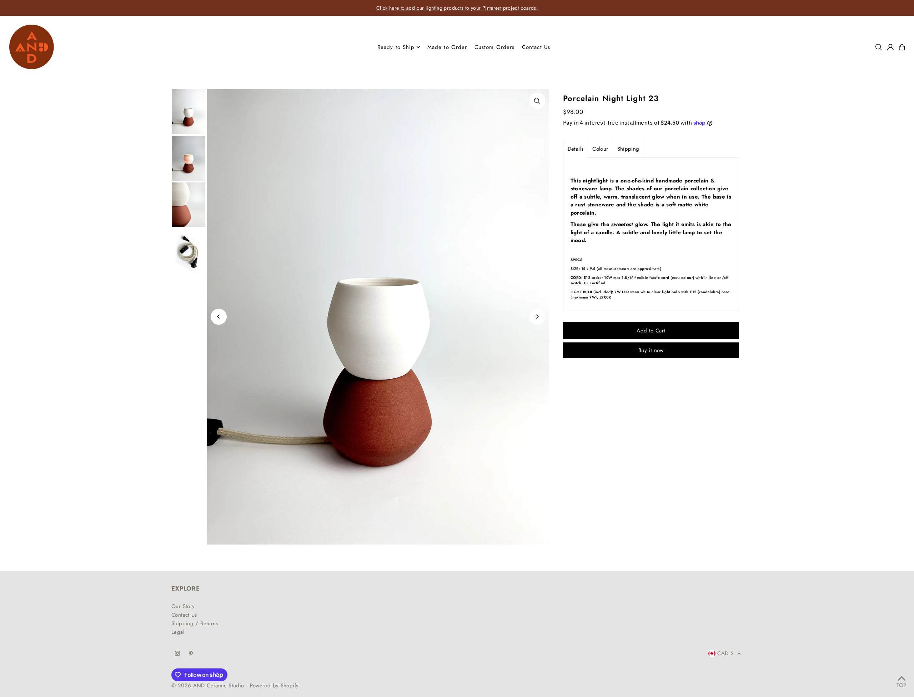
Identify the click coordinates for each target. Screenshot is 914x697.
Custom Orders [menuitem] (494, 47)
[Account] (890, 47)
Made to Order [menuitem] (447, 47)
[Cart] (902, 47)
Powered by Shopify (274, 686)
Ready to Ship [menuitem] (396, 47)
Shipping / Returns (194, 623)
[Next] (537, 317)
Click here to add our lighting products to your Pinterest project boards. (457, 7)
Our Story (183, 606)
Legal (177, 632)
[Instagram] (177, 654)
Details (576, 149)
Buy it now (651, 350)
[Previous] (219, 317)
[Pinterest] (191, 654)
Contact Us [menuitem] (536, 47)
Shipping (628, 149)
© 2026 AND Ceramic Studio (207, 686)
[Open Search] (878, 47)
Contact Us (184, 615)
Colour (600, 149)
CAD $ (725, 653)
